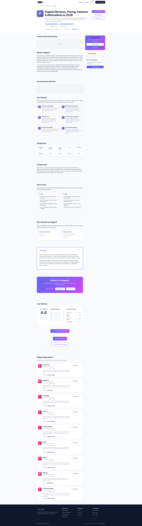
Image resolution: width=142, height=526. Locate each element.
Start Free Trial (98, 11)
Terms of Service (94, 523)
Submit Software (96, 510)
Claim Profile (74, 29)
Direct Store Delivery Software (52, 24)
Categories (80, 2)
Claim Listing (95, 512)
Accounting (64, 516)
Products (87, 2)
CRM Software (65, 510)
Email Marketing (65, 514)
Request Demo (98, 14)
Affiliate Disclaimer (102, 523)
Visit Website (98, 18)
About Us (79, 512)
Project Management (66, 512)
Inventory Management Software (66, 24)
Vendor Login (95, 514)
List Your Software (100, 2)
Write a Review (64, 26)
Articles (92, 2)
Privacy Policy (87, 523)
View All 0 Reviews (59, 338)
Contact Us (79, 514)
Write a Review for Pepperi (61, 331)
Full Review (75, 365)
